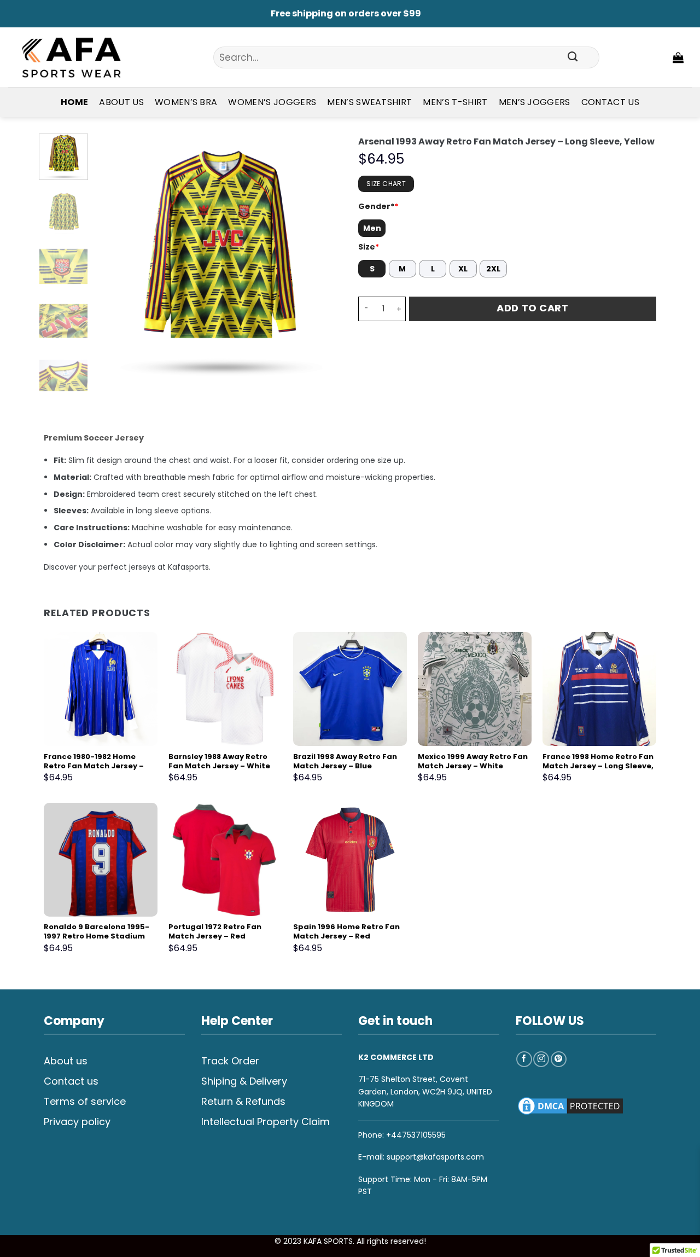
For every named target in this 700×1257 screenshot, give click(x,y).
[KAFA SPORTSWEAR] (71, 57)
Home (74, 102)
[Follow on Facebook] (524, 1059)
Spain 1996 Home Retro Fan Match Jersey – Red (346, 932)
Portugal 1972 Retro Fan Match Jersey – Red (214, 932)
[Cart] (678, 57)
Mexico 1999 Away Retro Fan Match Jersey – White (473, 761)
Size (368, 246)
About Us (121, 102)
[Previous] (114, 256)
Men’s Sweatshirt (369, 102)
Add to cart (532, 308)
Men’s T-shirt (455, 102)
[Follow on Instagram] (541, 1059)
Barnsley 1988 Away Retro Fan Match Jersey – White (219, 761)
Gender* (378, 206)
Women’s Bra (186, 102)
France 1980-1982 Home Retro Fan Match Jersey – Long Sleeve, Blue (94, 766)
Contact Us (610, 102)
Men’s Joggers (534, 102)
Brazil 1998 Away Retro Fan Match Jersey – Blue (345, 761)
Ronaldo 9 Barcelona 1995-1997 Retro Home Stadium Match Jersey (96, 937)
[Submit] (573, 57)
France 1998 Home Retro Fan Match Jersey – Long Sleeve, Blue (598, 766)
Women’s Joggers (272, 102)
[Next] (323, 256)
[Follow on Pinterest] (559, 1059)
